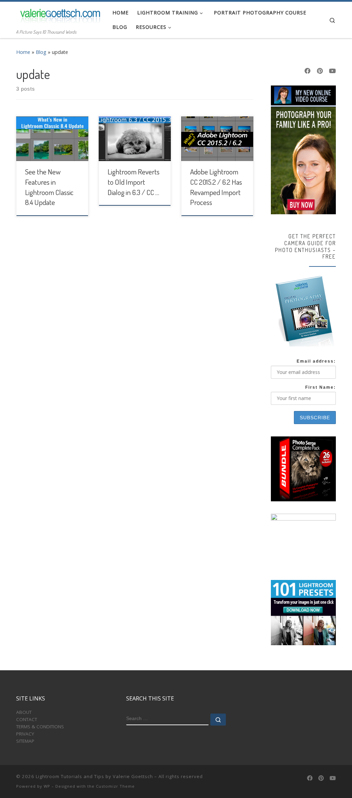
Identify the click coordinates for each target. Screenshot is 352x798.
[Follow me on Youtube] (332, 71)
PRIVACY (25, 734)
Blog (41, 52)
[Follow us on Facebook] (308, 71)
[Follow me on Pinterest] (320, 71)
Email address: (316, 361)
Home (23, 52)
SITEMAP (25, 741)
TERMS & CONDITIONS (40, 726)
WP (47, 786)
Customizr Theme (115, 786)
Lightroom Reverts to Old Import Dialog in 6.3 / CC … (134, 182)
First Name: (320, 387)
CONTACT (26, 719)
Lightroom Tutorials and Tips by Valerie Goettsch (94, 776)
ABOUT (24, 712)
